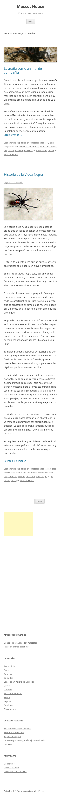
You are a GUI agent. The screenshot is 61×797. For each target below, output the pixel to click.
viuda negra (41, 476)
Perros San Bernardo (14, 732)
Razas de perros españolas (16, 646)
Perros (7, 697)
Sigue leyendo (13, 134)
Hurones (8, 689)
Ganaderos (9, 763)
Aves (6, 670)
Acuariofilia (9, 666)
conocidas (43, 472)
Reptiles (8, 701)
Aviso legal (9, 791)
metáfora (30, 476)
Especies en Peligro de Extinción (19, 681)
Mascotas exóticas (38, 142)
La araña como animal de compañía (23, 70)
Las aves (8, 744)
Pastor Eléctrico (11, 767)
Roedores (8, 705)
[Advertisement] (18, 524)
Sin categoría (10, 709)
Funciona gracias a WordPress (30, 791)
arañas (11, 150)
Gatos (7, 685)
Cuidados (8, 677)
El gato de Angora (12, 736)
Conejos (8, 674)
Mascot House (30, 6)
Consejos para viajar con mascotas (20, 642)
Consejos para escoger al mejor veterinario (24, 740)
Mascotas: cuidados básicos (17, 728)
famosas (12, 476)
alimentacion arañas (29, 146)
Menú (30, 21)
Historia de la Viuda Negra (23, 174)
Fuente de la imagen (15, 460)
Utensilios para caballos (15, 771)
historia (21, 476)
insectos (19, 150)
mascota (28, 150)
